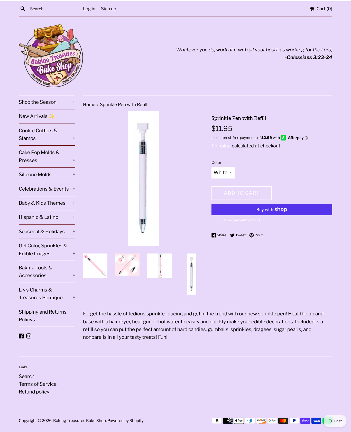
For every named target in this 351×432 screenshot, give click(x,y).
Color (216, 162)
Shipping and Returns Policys (43, 316)
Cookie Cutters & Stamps (47, 134)
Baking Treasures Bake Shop (79, 420)
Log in (89, 8)
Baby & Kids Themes (47, 203)
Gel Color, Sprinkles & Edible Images (47, 249)
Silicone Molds (47, 174)
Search (26, 376)
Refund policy (34, 392)
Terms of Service (38, 384)
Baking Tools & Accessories (47, 271)
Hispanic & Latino (47, 217)
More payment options (241, 220)
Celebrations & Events (47, 189)
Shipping (221, 145)
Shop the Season (47, 102)
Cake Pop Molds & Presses (47, 156)
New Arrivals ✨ (37, 116)
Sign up (108, 8)
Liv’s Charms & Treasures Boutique (47, 293)
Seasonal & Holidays (47, 231)
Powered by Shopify (125, 420)
